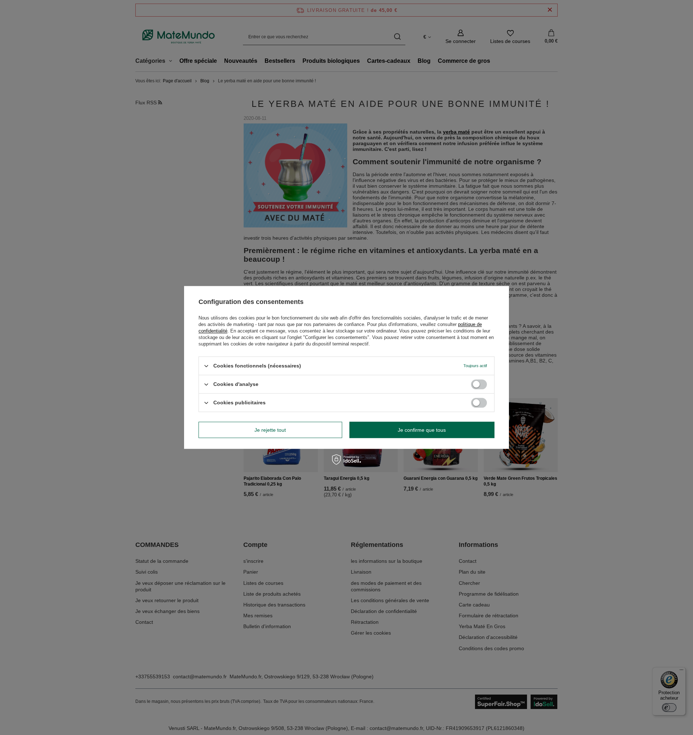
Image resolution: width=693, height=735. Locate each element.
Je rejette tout (270, 430)
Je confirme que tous (422, 430)
